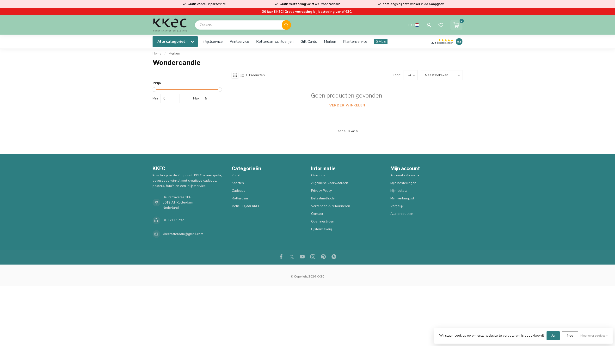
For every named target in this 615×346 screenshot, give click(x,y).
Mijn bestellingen (403, 183)
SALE (381, 41)
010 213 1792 (173, 220)
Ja (553, 335)
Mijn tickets (398, 190)
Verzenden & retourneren (330, 206)
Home (157, 53)
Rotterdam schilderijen (275, 41)
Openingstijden (322, 221)
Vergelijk (397, 206)
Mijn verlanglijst (402, 198)
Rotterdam (240, 198)
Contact (317, 213)
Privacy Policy (321, 190)
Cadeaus (238, 190)
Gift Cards (309, 41)
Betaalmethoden (324, 198)
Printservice (239, 41)
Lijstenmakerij (321, 229)
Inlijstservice (213, 41)
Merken (330, 41)
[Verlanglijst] (440, 25)
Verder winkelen (347, 105)
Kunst (236, 175)
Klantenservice (355, 41)
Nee (570, 335)
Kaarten (238, 183)
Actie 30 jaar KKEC (246, 206)
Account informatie (404, 175)
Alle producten (401, 213)
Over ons (318, 175)
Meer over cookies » (594, 336)
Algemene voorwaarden (329, 183)
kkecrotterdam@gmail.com (183, 234)
